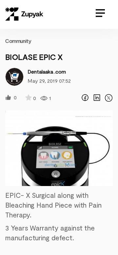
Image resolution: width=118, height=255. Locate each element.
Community (18, 41)
